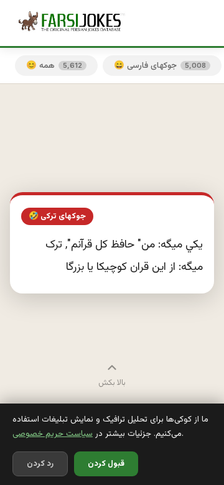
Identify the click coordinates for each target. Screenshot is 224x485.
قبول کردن (106, 464)
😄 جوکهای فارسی (160, 65)
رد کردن (40, 464)
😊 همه (54, 65)
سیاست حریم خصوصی (52, 433)
